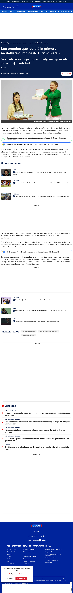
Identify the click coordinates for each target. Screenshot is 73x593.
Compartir (68, 73)
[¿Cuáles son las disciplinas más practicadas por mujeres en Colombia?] (6, 321)
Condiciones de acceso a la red (53, 549)
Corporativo (48, 562)
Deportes (13, 574)
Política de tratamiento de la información (53, 555)
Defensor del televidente (29, 552)
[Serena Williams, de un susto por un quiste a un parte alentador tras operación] (6, 311)
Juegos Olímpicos (28, 335)
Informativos (62, 1)
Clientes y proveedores (29, 561)
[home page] (8, 1)
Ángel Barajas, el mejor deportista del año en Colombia (33, 300)
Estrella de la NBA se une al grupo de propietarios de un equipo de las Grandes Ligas (42, 196)
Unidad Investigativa (36, 1)
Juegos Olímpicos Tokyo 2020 (48, 331)
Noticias (23, 574)
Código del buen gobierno (29, 556)
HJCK (8, 559)
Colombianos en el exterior (12, 419)
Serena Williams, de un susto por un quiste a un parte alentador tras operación (40, 310)
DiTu (8, 561)
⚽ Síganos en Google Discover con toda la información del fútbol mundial (33, 144)
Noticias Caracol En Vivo (50, 1)
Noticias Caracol (11, 549)
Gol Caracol (25, 1)
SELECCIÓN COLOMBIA (47, 11)
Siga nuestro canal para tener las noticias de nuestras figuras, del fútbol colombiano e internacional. (37, 139)
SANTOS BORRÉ (33, 11)
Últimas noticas (16, 1)
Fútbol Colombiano (10, 410)
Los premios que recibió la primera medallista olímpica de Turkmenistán (29, 43)
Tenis (14, 308)
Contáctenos (26, 559)
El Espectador (10, 563)
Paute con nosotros (28, 566)
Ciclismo (7, 444)
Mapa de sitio (26, 563)
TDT (24, 554)
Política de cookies (50, 557)
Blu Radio (9, 554)
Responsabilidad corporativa (53, 552)
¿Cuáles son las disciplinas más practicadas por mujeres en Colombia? (37, 321)
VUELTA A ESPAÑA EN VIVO (18, 11)
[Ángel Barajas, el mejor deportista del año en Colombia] (6, 300)
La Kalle (9, 556)
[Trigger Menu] (2, 6)
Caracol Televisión (12, 552)
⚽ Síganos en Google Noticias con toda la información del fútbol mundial (33, 252)
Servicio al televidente (29, 549)
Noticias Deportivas (29, 331)
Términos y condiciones (51, 560)
